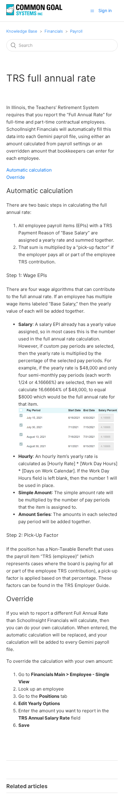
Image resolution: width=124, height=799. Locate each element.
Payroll (76, 31)
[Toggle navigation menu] (92, 10)
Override (15, 177)
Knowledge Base (21, 31)
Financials (54, 31)
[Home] (34, 14)
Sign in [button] (105, 10)
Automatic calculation (29, 170)
